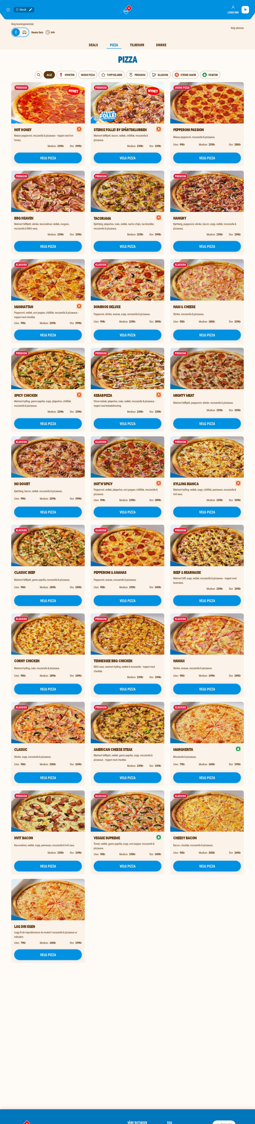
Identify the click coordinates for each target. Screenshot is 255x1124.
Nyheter (69, 75)
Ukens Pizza (88, 75)
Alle (49, 75)
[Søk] (38, 75)
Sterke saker (188, 75)
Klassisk (163, 75)
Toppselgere (114, 75)
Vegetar (213, 75)
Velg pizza (48, 158)
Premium (140, 75)
